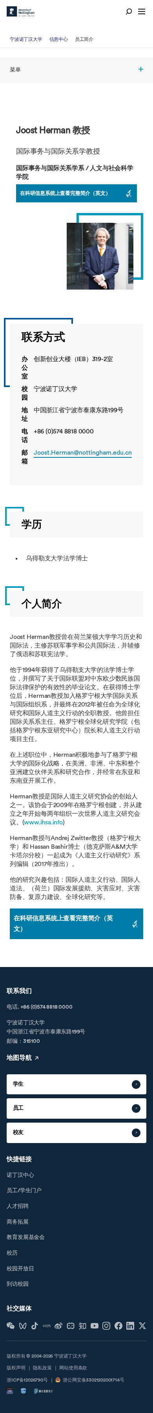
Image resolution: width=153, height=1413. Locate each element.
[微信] (11, 1326)
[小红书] (47, 1326)
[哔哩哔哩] (71, 1326)
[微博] (58, 1326)
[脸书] (118, 1326)
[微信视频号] (23, 1326)
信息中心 (58, 39)
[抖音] (34, 1326)
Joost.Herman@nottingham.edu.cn (83, 453)
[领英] (130, 1326)
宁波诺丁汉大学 (26, 39)
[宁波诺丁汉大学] (21, 11)
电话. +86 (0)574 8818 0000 (39, 1007)
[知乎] (82, 1326)
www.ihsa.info (43, 822)
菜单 (15, 70)
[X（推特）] (142, 1326)
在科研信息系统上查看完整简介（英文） (65, 193)
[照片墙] (106, 1326)
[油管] (94, 1326)
